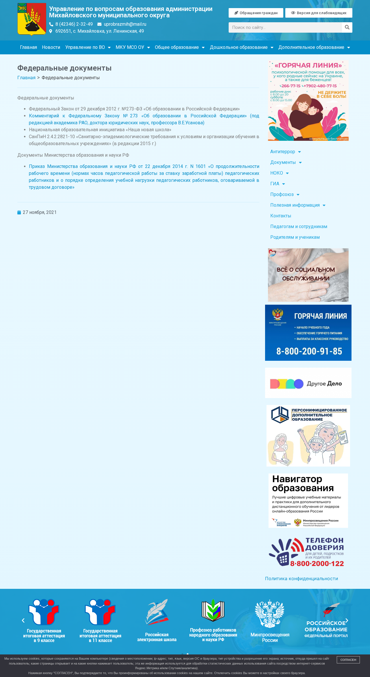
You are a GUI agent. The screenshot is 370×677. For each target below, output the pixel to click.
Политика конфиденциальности (301, 578)
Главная (28, 47)
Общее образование (177, 47)
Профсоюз (282, 194)
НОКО (276, 173)
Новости (51, 47)
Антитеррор (282, 151)
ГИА (274, 183)
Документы (283, 162)
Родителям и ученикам (295, 237)
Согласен (348, 659)
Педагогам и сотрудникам (298, 226)
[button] (23, 621)
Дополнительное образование (311, 47)
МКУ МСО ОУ (130, 47)
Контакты (280, 216)
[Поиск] (347, 27)
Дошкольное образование (239, 47)
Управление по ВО (85, 47)
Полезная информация (295, 205)
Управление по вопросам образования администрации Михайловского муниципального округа (130, 12)
